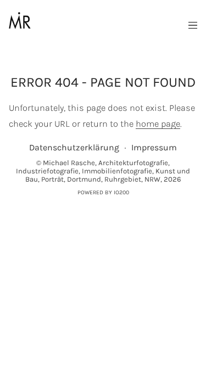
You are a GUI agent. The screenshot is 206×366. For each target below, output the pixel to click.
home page (158, 124)
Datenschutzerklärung (74, 147)
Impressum (154, 147)
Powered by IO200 (103, 192)
